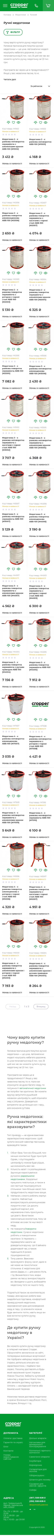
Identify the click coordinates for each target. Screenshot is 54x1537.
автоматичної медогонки (33, 1088)
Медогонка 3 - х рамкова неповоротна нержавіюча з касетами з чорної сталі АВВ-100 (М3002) (13, 444)
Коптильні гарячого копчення (40, 1452)
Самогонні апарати (39, 1457)
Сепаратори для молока (38, 1470)
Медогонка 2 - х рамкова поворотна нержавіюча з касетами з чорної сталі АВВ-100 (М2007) (39, 219)
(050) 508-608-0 (37, 1501)
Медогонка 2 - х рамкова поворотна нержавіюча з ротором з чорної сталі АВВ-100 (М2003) (12, 296)
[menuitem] (12, 1438)
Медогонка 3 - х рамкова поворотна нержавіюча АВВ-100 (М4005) (39, 666)
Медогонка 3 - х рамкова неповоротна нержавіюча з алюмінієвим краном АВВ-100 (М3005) (40, 443)
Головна (7, 15)
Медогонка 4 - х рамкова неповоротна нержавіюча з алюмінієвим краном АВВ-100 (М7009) (13, 818)
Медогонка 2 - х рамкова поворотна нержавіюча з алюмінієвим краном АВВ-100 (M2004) (39, 295)
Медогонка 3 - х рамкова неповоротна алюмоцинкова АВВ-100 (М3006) (40, 370)
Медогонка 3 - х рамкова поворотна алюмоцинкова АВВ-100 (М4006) (39, 518)
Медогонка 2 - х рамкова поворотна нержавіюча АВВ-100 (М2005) (12, 369)
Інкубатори (35, 1461)
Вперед (41, 1007)
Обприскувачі (36, 1476)
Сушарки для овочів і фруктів (37, 1485)
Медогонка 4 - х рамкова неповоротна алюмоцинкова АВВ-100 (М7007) (13, 740)
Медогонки (20, 15)
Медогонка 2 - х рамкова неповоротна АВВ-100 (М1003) (40, 142)
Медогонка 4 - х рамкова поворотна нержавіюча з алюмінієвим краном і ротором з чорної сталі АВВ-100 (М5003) (13, 970)
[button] (8, 122)
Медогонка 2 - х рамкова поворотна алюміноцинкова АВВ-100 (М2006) (12, 217)
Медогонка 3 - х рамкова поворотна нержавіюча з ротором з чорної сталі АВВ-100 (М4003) (39, 592)
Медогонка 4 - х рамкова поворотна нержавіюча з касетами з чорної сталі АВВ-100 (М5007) (39, 893)
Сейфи (32, 1490)
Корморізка (35, 1465)
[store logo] (19, 5)
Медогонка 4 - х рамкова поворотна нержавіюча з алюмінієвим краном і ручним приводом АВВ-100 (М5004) (40, 970)
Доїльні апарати (37, 1438)
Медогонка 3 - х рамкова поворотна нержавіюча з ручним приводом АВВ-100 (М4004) (13, 667)
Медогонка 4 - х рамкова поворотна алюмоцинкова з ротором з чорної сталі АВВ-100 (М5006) (12, 893)
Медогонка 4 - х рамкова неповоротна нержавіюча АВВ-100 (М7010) (40, 816)
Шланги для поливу (40, 1480)
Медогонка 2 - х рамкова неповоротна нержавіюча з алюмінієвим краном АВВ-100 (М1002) (13, 144)
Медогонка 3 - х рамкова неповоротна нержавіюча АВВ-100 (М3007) (13, 517)
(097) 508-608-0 (37, 1498)
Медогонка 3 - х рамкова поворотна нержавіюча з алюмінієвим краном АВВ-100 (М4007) (12, 591)
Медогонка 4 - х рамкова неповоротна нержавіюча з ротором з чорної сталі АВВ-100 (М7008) (40, 743)
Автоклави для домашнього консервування (37, 1445)
